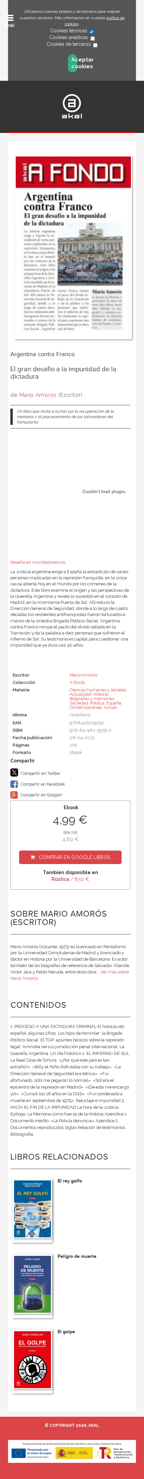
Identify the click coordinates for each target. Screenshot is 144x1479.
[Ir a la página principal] (72, 106)
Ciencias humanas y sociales (98, 689)
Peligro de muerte (77, 1256)
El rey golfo (70, 1181)
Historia (100, 694)
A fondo (77, 682)
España (113, 703)
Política (97, 703)
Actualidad (80, 694)
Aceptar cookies (74, 63)
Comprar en (74, 857)
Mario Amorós (38, 395)
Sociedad (79, 703)
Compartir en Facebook (42, 784)
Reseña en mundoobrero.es (37, 562)
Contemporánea (86, 707)
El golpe (66, 1332)
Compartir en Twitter (40, 773)
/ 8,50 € (70, 879)
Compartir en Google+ (41, 794)
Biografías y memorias (92, 698)
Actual (110, 707)
